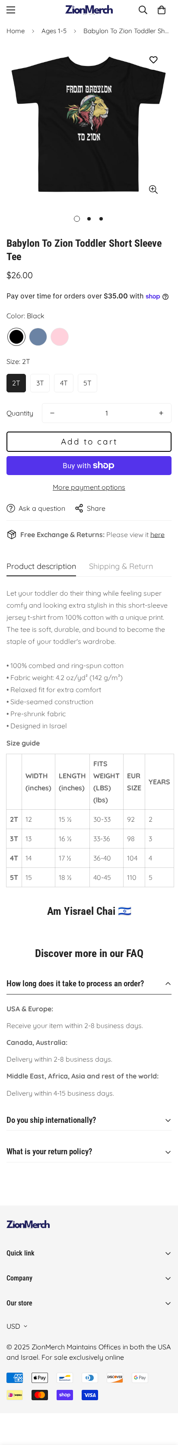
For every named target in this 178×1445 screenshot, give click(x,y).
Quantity (19, 413)
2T (16, 383)
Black (16, 336)
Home (15, 31)
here (157, 534)
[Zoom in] (153, 189)
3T (40, 383)
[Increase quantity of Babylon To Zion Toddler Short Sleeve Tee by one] (161, 413)
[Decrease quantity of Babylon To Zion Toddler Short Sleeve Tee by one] (52, 413)
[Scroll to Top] (162, 1399)
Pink (59, 336)
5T (87, 383)
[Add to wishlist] (153, 60)
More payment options (89, 487)
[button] (162, 10)
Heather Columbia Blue (38, 336)
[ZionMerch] (89, 10)
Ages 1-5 (54, 31)
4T (64, 383)
